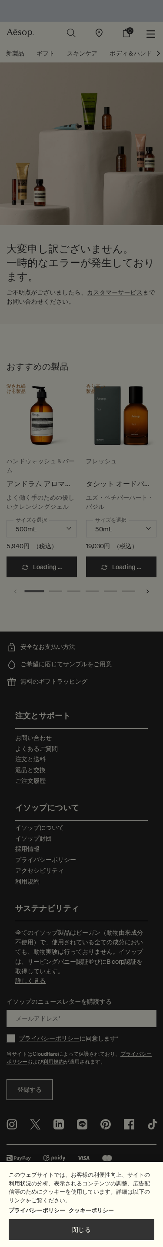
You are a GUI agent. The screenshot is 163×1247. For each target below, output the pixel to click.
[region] (81, 1204)
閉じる (81, 1230)
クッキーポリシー (91, 1210)
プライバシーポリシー (37, 1210)
